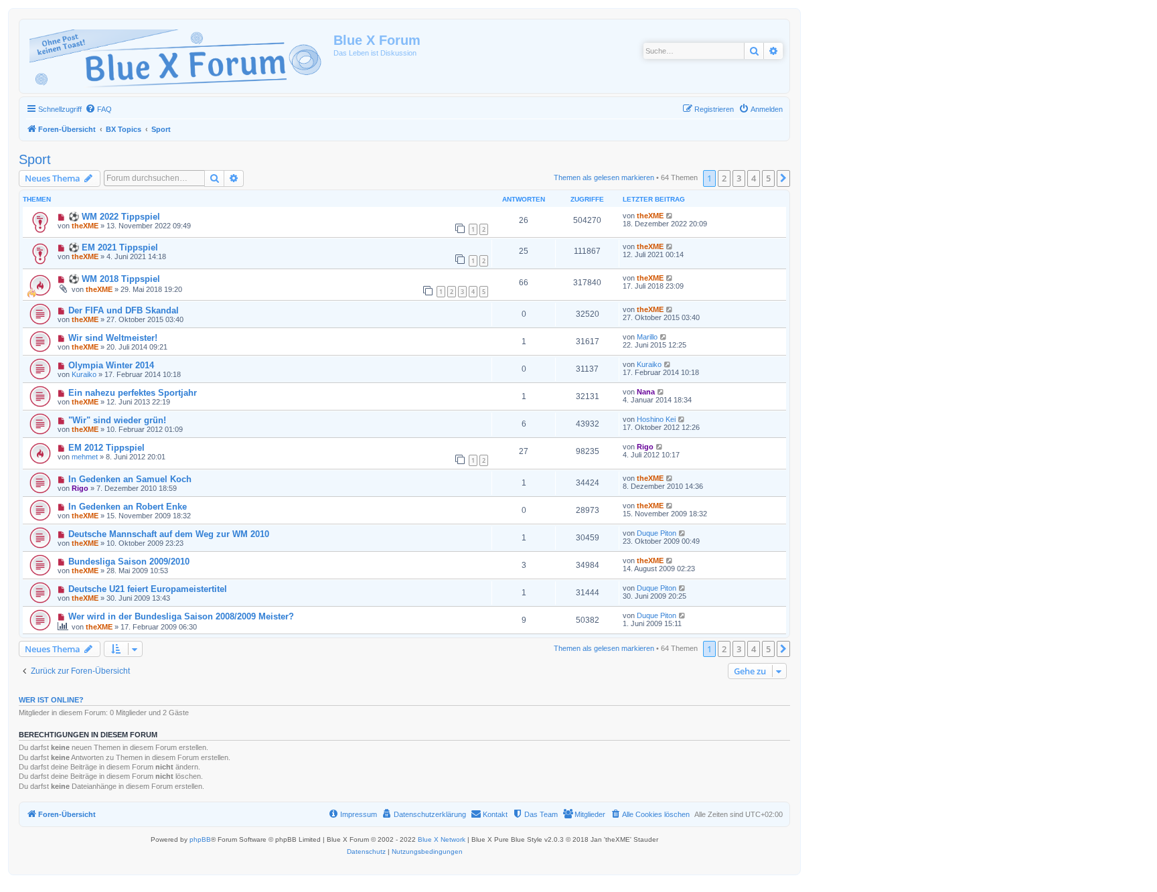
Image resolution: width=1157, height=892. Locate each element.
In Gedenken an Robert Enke (127, 507)
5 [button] (768, 178)
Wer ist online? (51, 700)
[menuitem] (98, 109)
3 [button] (739, 178)
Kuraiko (84, 374)
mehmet (85, 457)
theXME (85, 226)
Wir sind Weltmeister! (112, 338)
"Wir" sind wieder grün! (117, 420)
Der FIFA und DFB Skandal (123, 310)
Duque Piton (656, 533)
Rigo (645, 447)
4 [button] (753, 178)
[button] (783, 178)
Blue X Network (441, 839)
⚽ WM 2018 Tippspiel (114, 279)
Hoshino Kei (656, 419)
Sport (35, 159)
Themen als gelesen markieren (604, 177)
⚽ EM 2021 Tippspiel (113, 247)
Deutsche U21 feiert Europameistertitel (147, 589)
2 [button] (724, 178)
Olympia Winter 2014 (111, 365)
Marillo (647, 337)
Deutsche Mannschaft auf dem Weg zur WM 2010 (168, 534)
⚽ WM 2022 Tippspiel (114, 217)
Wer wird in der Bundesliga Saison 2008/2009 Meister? (181, 616)
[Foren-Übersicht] (178, 56)
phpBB (200, 839)
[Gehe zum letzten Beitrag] (670, 216)
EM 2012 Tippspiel (106, 448)
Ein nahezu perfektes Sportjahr (132, 393)
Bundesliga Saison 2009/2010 (128, 561)
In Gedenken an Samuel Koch (129, 479)
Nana (646, 392)
